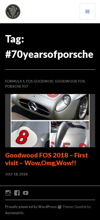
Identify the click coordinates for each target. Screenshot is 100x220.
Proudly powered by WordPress (31, 207)
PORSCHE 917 (16, 86)
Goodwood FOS (70, 81)
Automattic (14, 213)
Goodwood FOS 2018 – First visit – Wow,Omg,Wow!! (46, 158)
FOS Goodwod (39, 81)
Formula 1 (15, 81)
